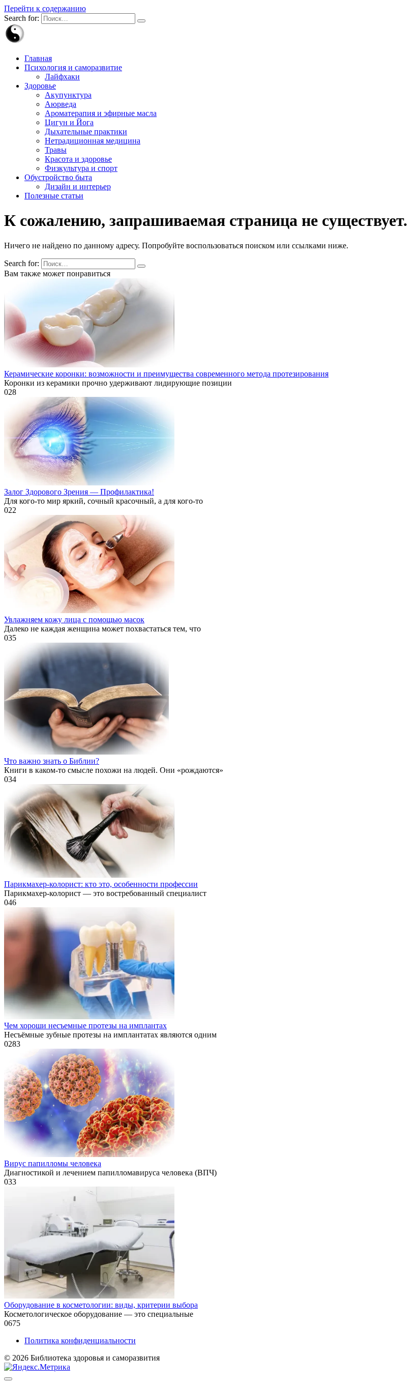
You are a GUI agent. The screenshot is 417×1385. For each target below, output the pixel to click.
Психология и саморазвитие (73, 67)
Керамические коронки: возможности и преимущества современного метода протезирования (166, 373)
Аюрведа (60, 104)
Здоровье (40, 85)
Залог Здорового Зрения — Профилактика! (79, 491)
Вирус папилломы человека (52, 1163)
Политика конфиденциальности (80, 1340)
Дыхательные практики (86, 131)
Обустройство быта (58, 177)
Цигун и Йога (69, 122)
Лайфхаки (62, 76)
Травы (56, 150)
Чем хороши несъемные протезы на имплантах (85, 1025)
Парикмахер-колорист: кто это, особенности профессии (101, 884)
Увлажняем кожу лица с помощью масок (74, 619)
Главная (38, 58)
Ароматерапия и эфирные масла (101, 113)
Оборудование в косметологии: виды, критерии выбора (101, 1305)
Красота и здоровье (78, 159)
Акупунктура (68, 95)
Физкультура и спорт (81, 168)
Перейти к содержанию (45, 8)
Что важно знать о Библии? (51, 761)
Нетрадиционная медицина (92, 140)
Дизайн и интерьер (78, 186)
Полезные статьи (53, 195)
